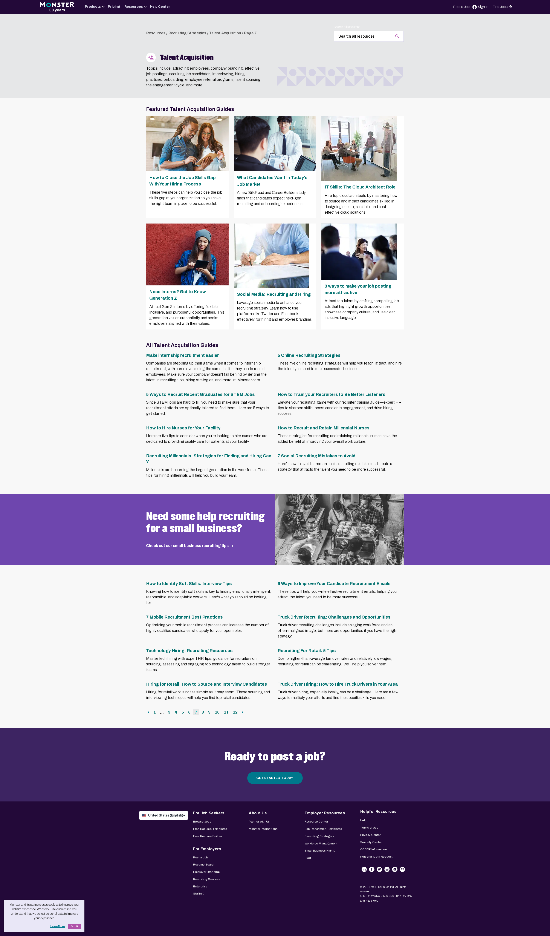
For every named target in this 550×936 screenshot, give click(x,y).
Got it (74, 926)
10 (218, 712)
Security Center (371, 842)
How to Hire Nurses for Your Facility (183, 428)
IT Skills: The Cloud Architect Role (360, 187)
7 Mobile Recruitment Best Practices (184, 617)
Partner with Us (259, 821)
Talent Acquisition (225, 33)
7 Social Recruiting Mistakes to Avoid (316, 455)
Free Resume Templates (210, 828)
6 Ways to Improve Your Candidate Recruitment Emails (334, 583)
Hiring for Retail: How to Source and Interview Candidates (206, 684)
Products (93, 6)
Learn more (57, 926)
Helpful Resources (378, 811)
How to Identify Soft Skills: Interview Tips (189, 583)
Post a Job (461, 7)
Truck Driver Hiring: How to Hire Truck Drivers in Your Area (338, 684)
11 (227, 712)
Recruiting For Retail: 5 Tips (307, 650)
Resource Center (316, 821)
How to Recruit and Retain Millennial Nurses (324, 428)
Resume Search (204, 864)
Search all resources (347, 27)
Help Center (160, 6)
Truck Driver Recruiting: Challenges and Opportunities (334, 617)
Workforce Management (321, 843)
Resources (133, 6)
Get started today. (275, 778)
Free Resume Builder (207, 836)
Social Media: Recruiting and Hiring (274, 294)
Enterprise (200, 886)
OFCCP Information (373, 849)
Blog (308, 857)
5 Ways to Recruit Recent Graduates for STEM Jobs (200, 394)
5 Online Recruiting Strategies (309, 355)
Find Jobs (500, 7)
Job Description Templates (323, 828)
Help (363, 820)
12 (236, 712)
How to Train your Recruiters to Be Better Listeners (331, 394)
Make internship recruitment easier (182, 355)
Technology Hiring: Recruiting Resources (189, 650)
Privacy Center (370, 834)
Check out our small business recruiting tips (187, 546)
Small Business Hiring (320, 850)
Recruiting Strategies (187, 33)
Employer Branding (206, 871)
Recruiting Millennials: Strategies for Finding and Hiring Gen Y (208, 458)
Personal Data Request (376, 856)
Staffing (198, 893)
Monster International (263, 828)
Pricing (114, 6)
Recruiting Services (206, 879)
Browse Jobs (202, 821)
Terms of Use (369, 827)
